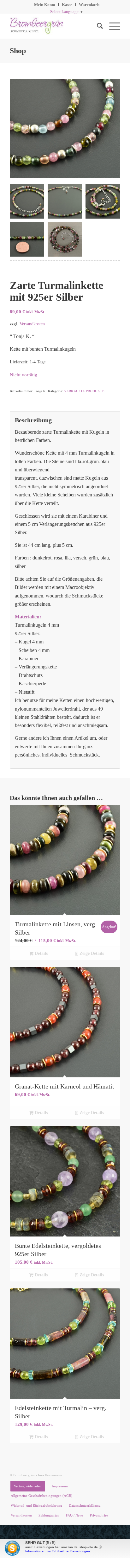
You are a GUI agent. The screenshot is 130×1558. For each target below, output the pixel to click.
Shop (18, 51)
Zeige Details (91, 953)
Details (40, 953)
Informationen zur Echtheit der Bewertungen (57, 1551)
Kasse (67, 4)
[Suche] (97, 26)
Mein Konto (44, 4)
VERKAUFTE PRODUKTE (84, 391)
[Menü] (111, 26)
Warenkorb (89, 4)
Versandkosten (32, 323)
